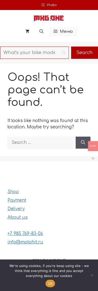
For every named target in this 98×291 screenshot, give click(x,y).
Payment (17, 200)
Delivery (16, 208)
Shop (13, 191)
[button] (41, 32)
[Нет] (91, 275)
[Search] (83, 143)
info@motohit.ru (25, 242)
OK (50, 283)
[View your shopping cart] (27, 32)
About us (18, 217)
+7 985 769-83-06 (25, 233)
